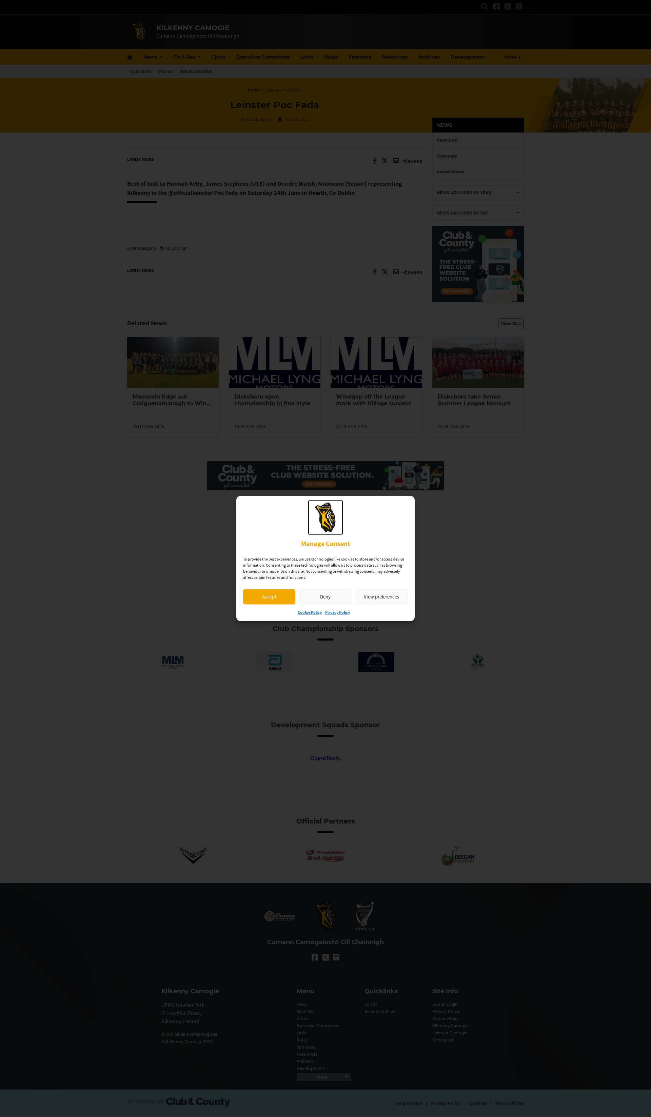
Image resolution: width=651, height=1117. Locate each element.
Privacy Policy (337, 613)
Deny (325, 596)
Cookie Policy (310, 613)
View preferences (381, 596)
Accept (269, 596)
